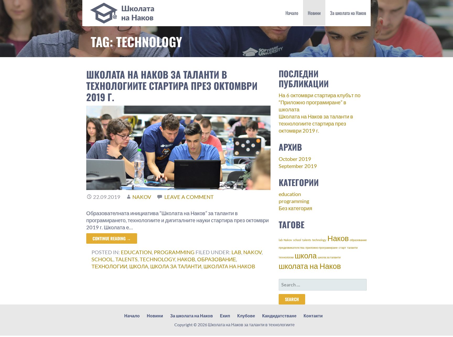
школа (138, 266)
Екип (225, 315)
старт (342, 247)
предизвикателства (291, 247)
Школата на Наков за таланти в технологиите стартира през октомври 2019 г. (171, 85)
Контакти (313, 315)
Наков (186, 259)
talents (126, 259)
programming (174, 252)
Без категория (295, 208)
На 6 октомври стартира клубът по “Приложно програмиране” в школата (319, 102)
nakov (141, 197)
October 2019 (295, 159)
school (102, 259)
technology (157, 259)
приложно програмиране (321, 247)
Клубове (246, 315)
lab (236, 252)
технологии (109, 266)
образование (216, 259)
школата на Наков (229, 266)
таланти (352, 247)
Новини (314, 12)
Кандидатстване (279, 315)
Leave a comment (189, 197)
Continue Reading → (112, 238)
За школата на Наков (348, 12)
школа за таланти (175, 266)
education (136, 252)
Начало (291, 12)
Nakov (252, 252)
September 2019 (298, 166)
